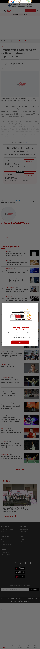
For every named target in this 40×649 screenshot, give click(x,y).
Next (20, 342)
